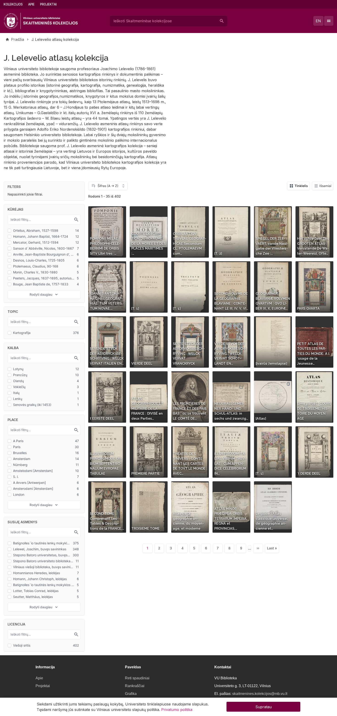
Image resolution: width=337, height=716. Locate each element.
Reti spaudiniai (137, 678)
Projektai (48, 4)
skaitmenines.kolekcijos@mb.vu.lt (259, 694)
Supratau (263, 707)
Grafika (131, 694)
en (318, 21)
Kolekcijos (13, 4)
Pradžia (17, 39)
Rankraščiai (134, 686)
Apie (31, 4)
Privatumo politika (176, 709)
